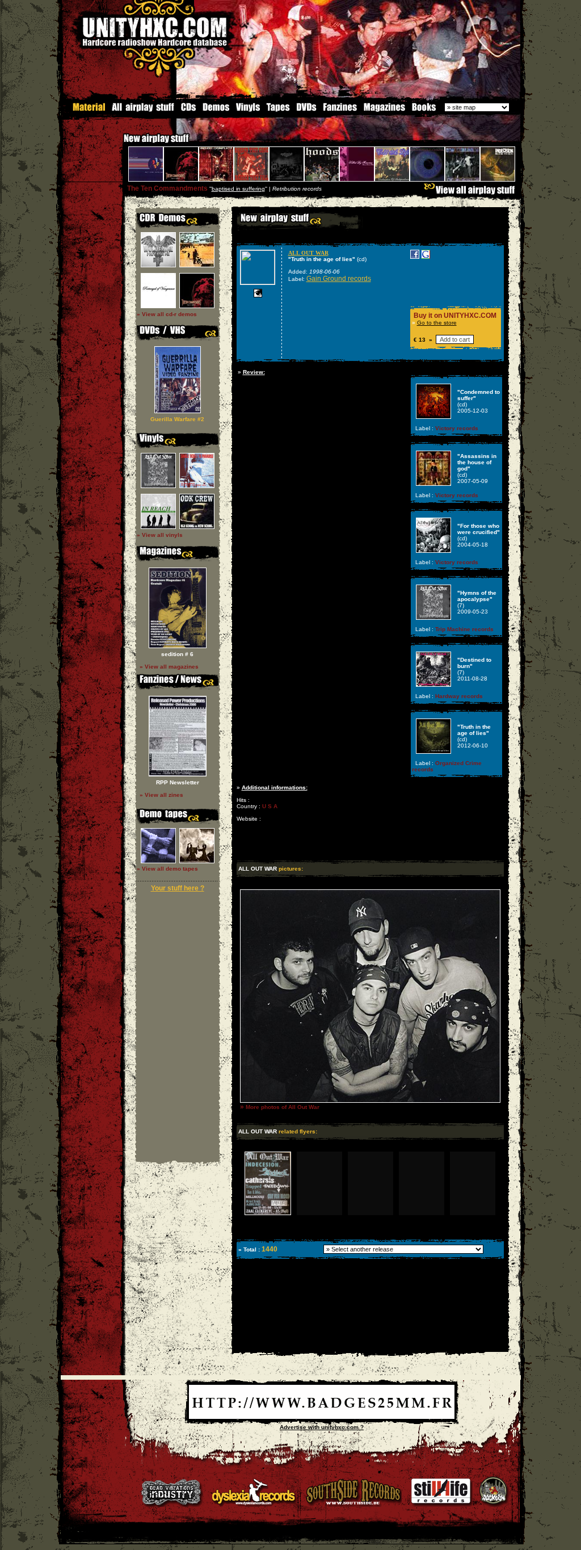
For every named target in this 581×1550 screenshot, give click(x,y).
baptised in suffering (238, 189)
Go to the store (437, 323)
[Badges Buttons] (321, 1417)
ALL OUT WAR (308, 253)
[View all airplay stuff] (472, 193)
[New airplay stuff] (118, 144)
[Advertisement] (369, 1343)
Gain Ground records (338, 279)
